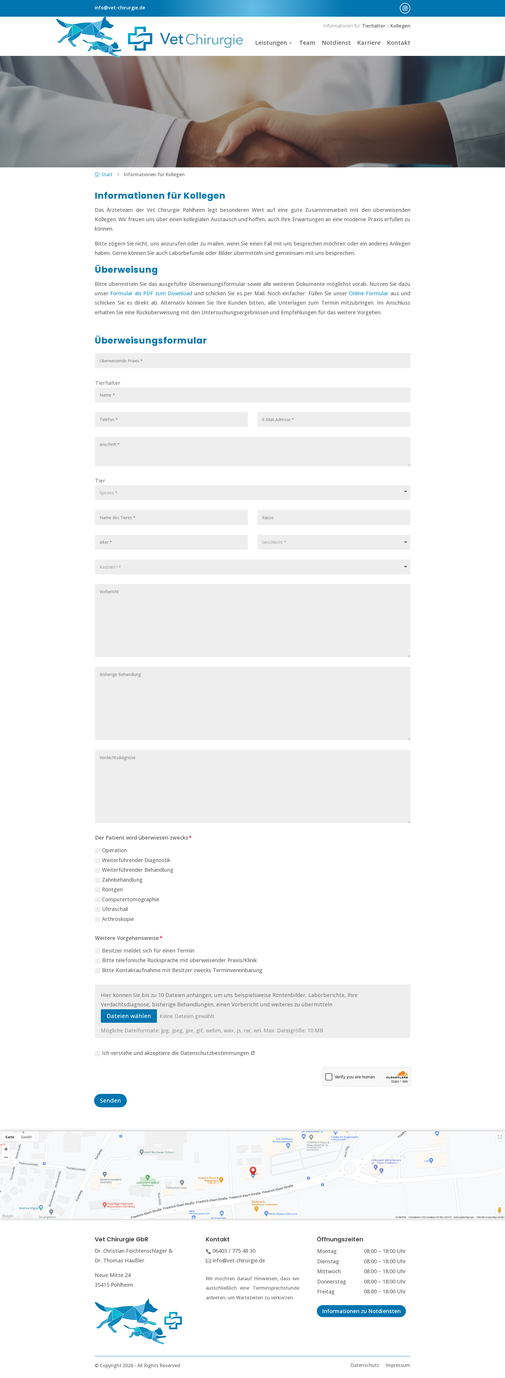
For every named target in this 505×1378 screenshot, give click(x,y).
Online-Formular (368, 293)
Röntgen (112, 889)
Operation (114, 850)
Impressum (397, 1364)
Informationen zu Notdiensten (361, 1310)
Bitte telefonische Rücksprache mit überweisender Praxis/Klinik (179, 960)
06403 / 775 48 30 (233, 1250)
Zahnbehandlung (122, 879)
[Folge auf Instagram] (405, 8)
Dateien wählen (129, 1016)
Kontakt (398, 43)
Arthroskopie (118, 918)
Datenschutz (364, 1364)
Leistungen (271, 43)
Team (307, 43)
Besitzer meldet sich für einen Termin (148, 950)
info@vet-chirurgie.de (120, 7)
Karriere (369, 43)
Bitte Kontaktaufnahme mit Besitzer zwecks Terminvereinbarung (182, 970)
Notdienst (336, 43)
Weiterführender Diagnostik (136, 860)
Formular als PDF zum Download (151, 293)
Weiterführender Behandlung (137, 869)
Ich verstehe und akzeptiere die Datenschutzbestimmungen (176, 1052)
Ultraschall (115, 908)
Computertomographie (130, 899)
